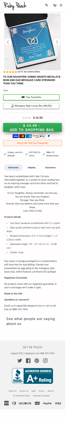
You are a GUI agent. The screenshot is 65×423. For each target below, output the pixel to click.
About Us (12, 391)
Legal (33, 391)
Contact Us (23, 391)
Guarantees (50, 168)
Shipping (31, 168)
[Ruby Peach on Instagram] (45, 362)
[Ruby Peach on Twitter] (19, 362)
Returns (51, 391)
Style (5, 90)
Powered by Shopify (41, 396)
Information (13, 168)
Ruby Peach (25, 396)
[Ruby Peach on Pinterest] (36, 362)
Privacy (41, 391)
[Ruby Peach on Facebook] (28, 362)
